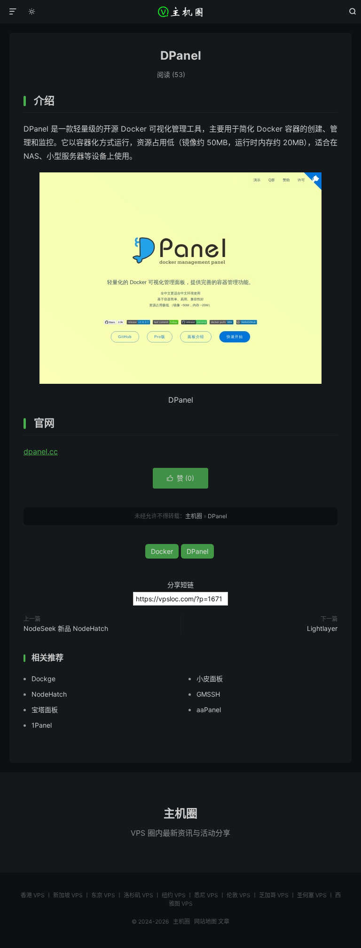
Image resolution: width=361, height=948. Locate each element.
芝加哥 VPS (274, 895)
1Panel (41, 725)
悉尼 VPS (206, 895)
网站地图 (205, 921)
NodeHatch (49, 694)
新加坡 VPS (68, 895)
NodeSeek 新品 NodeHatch (66, 628)
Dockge (43, 679)
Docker (162, 551)
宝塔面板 (44, 710)
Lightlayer (322, 628)
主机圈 (180, 11)
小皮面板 (209, 679)
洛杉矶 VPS (138, 895)
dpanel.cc (41, 451)
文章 (223, 921)
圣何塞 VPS (312, 895)
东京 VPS (103, 895)
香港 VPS (33, 895)
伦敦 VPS (239, 895)
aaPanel (208, 710)
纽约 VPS (174, 895)
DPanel (180, 55)
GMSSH (208, 694)
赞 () (180, 478)
